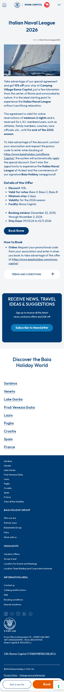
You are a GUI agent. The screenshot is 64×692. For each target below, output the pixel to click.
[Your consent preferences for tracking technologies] (59, 687)
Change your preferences (32, 675)
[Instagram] (18, 614)
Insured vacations (12, 604)
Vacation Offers (12, 554)
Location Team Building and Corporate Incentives (28, 568)
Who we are (10, 518)
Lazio (8, 415)
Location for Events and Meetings (20, 563)
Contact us (9, 585)
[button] (16, 231)
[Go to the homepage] (18, 5)
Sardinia (10, 383)
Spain (8, 439)
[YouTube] (12, 614)
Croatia (10, 431)
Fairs (6, 532)
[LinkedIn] (24, 614)
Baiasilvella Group (13, 527)
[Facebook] (6, 614)
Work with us (10, 537)
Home (35, 40)
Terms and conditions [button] (26, 274)
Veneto (9, 391)
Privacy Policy (10, 675)
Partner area (10, 522)
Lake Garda (13, 399)
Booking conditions (13, 599)
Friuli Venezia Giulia (19, 407)
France (9, 447)
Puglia (9, 423)
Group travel (10, 559)
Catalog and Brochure (15, 590)
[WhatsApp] (30, 614)
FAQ (6, 594)
